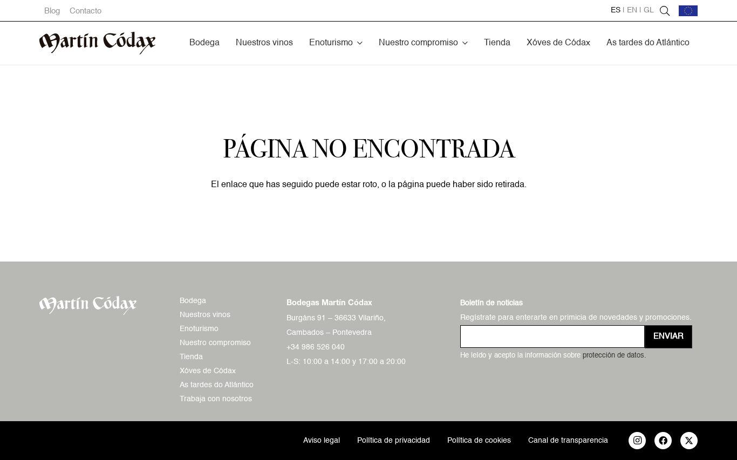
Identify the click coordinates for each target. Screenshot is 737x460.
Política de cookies (479, 440)
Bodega (193, 301)
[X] (689, 440)
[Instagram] (637, 440)
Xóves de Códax (208, 371)
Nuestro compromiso (215, 343)
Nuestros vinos (205, 315)
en (632, 10)
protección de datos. (614, 355)
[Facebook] (663, 440)
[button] (360, 43)
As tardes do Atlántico (217, 385)
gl (649, 10)
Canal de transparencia (568, 440)
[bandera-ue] (688, 10)
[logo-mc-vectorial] (97, 43)
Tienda (191, 357)
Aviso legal (321, 440)
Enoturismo (199, 329)
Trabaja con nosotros (216, 399)
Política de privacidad (393, 440)
